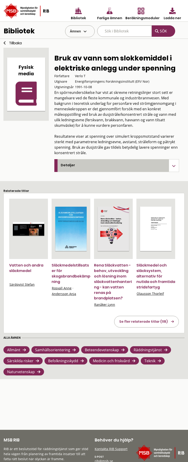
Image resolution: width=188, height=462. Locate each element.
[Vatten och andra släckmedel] (28, 229)
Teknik (149, 360)
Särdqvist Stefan (22, 284)
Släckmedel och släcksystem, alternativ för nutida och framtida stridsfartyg (155, 276)
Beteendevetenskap (102, 349)
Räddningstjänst (148, 349)
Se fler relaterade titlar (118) (143, 321)
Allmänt (13, 349)
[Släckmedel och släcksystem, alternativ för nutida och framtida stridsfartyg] (155, 229)
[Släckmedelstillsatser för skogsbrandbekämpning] (71, 229)
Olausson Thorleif (150, 293)
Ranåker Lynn (104, 304)
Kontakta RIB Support (111, 449)
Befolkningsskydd (63, 360)
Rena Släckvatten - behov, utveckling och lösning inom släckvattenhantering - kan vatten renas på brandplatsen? (113, 282)
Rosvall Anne (62, 288)
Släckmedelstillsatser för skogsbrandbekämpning (71, 273)
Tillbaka (15, 43)
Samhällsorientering (52, 349)
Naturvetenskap (21, 371)
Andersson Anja (64, 294)
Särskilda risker (20, 360)
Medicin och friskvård (111, 360)
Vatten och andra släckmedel (26, 268)
